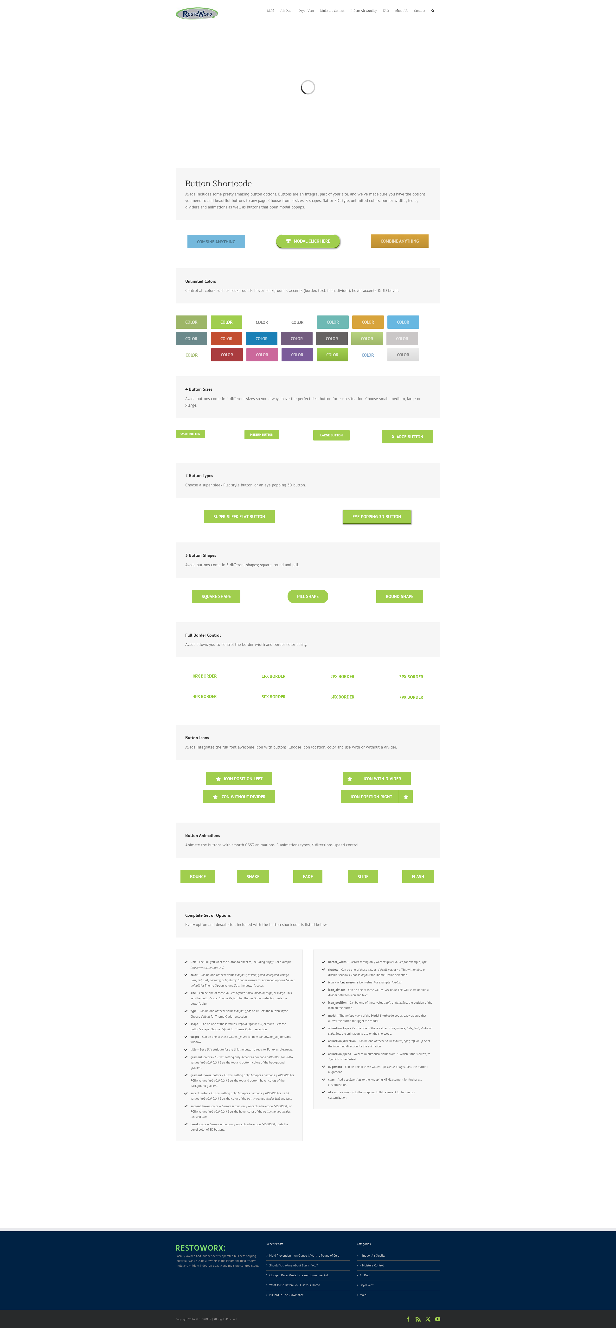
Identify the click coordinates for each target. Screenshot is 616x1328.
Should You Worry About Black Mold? (293, 1265)
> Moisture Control (372, 1265)
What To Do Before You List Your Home (294, 1285)
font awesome (349, 982)
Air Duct (365, 1275)
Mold (363, 1295)
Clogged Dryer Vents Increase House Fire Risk (299, 1275)
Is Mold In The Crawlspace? (287, 1295)
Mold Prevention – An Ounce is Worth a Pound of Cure (304, 1255)
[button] (432, 10)
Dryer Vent (366, 1285)
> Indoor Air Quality (372, 1255)
